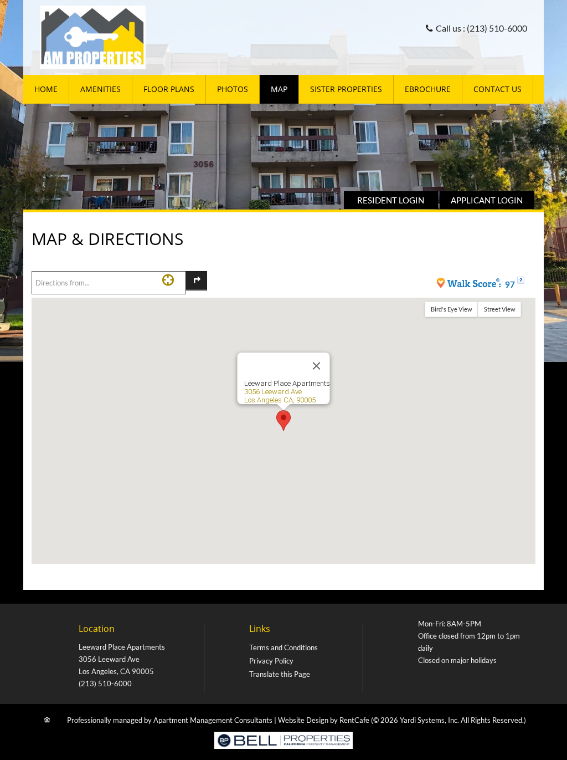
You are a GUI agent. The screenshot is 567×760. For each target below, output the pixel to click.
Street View (499, 309)
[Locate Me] (168, 279)
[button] (283, 420)
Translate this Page (279, 674)
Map (279, 89)
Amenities (100, 89)
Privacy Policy (271, 660)
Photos (232, 89)
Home (46, 89)
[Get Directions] (196, 280)
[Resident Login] (391, 200)
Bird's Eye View (451, 309)
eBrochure (428, 89)
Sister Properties (346, 89)
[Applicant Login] (487, 200)
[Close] (316, 366)
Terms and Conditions (283, 647)
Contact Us (497, 89)
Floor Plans (168, 89)
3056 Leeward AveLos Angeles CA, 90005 (280, 395)
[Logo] (93, 36)
